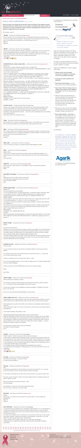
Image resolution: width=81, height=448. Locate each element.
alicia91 (32, 105)
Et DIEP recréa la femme (53, 436)
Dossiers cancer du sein (14, 15)
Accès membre (66, 15)
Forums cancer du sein (29, 15)
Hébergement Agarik (14, 439)
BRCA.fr (51, 437)
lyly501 (30, 277)
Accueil (4, 15)
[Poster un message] (28, 21)
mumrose (28, 35)
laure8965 (26, 129)
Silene (25, 120)
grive (29, 142)
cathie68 (36, 297)
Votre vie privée (13, 436)
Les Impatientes (43, 15)
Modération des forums (14, 434)
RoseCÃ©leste (34, 244)
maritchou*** (45, 64)
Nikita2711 (36, 174)
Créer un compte (75, 15)
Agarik (58, 164)
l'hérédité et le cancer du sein (66, 437)
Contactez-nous (13, 437)
